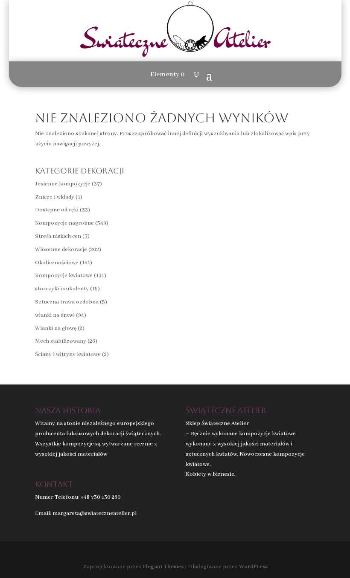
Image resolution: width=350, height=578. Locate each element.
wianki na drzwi (55, 315)
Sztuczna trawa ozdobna (67, 302)
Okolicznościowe (57, 262)
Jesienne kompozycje (62, 184)
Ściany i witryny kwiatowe (68, 354)
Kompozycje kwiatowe (64, 275)
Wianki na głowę (55, 328)
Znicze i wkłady (54, 197)
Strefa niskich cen (58, 236)
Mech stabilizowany (60, 341)
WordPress (253, 566)
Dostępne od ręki (57, 210)
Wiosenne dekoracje (61, 249)
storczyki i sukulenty (62, 288)
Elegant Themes (163, 566)
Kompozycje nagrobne (64, 223)
